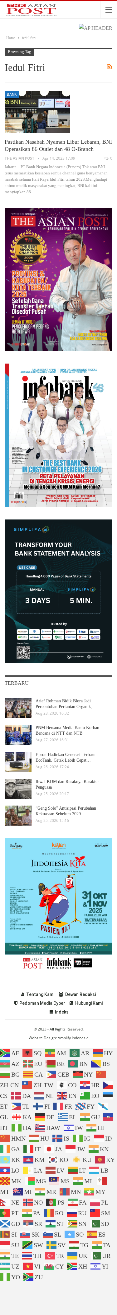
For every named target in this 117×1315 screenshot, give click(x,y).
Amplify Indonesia (73, 1038)
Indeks (62, 1011)
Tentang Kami (40, 994)
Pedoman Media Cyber (42, 1003)
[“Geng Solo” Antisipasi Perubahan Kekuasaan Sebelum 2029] (18, 816)
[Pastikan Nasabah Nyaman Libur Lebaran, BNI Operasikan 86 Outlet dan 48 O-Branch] (37, 112)
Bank (12, 94)
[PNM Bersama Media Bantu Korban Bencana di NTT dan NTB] (18, 735)
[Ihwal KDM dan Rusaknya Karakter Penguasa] (18, 789)
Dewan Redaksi (80, 994)
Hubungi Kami (89, 1003)
